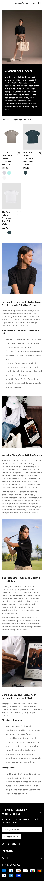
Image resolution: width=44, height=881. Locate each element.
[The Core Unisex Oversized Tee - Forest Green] (32, 137)
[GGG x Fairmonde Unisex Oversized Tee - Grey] (11, 137)
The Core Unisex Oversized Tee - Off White (6, 218)
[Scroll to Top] (39, 867)
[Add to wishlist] (19, 153)
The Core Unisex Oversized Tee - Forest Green (28, 158)
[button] (39, 3)
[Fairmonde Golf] (22, 3)
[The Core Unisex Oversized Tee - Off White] (11, 196)
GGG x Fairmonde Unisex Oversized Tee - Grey (7, 158)
